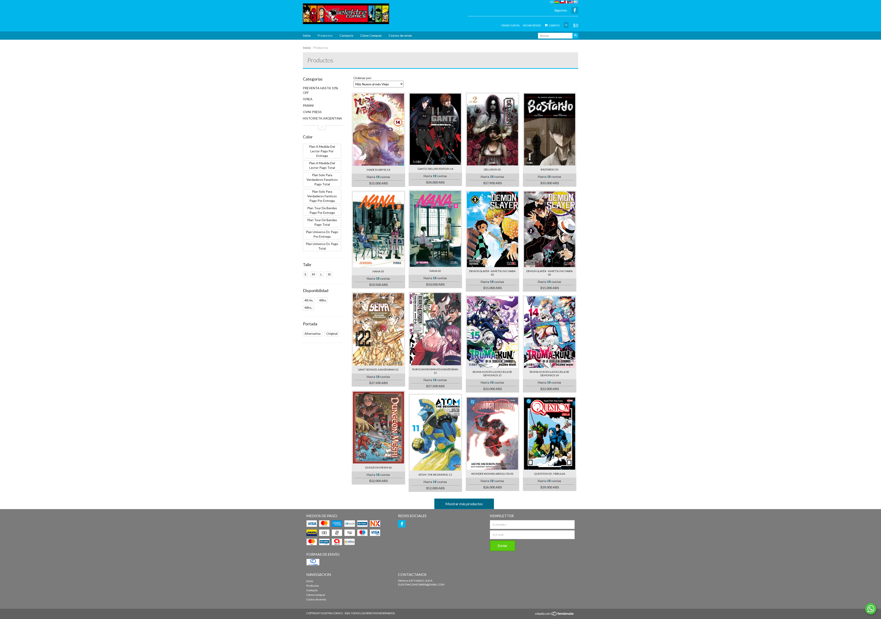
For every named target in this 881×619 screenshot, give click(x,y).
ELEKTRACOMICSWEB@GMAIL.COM (421, 584)
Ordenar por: (362, 78)
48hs (322, 300)
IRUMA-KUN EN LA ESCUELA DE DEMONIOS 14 (549, 373)
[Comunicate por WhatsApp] (870, 608)
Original (331, 333)
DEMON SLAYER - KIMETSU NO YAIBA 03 (492, 272)
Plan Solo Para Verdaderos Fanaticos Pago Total (322, 179)
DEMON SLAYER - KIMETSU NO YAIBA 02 (549, 272)
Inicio (307, 35)
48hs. (308, 308)
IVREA (307, 99)
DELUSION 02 (492, 169)
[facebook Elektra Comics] (401, 523)
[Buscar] (575, 36)
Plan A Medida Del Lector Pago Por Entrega (322, 151)
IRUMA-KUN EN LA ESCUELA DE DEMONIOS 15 (492, 373)
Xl (329, 274)
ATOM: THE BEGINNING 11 (435, 474)
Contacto (346, 35)
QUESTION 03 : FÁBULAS (549, 473)
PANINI (308, 105)
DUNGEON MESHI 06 (378, 467)
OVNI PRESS (312, 112)
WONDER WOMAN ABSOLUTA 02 (492, 473)
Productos (325, 35)
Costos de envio (400, 35)
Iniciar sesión (532, 25)
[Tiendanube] (555, 614)
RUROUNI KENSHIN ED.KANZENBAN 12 (435, 371)
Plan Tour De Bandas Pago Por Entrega (322, 210)
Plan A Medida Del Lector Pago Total (322, 165)
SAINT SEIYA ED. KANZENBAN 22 (378, 369)
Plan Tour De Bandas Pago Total (322, 222)
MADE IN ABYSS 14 (378, 169)
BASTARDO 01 (549, 169)
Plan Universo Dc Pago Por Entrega (322, 234)
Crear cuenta (510, 25)
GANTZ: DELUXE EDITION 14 (435, 168)
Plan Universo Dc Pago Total (322, 246)
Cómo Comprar (371, 35)
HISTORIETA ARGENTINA (322, 118)
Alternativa (312, 333)
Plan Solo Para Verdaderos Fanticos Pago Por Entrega (322, 196)
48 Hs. (308, 300)
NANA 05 (378, 271)
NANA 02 (435, 271)
